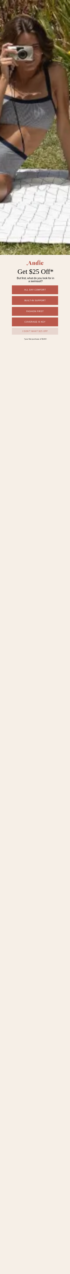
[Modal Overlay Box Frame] (35, 637)
